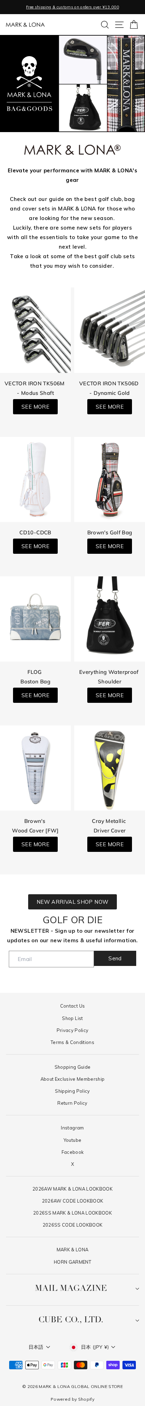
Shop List (72, 1018)
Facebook (73, 1152)
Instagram (72, 1128)
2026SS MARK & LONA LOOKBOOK (72, 1213)
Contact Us (72, 1006)
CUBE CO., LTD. (70, 1320)
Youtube (72, 1140)
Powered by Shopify (72, 1399)
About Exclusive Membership (72, 1079)
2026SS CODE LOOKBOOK (73, 1225)
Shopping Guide (73, 1067)
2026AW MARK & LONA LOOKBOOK (72, 1189)
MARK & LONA (73, 1249)
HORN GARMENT (72, 1262)
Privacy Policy (73, 1030)
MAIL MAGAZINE (71, 1289)
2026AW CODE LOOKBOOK (72, 1201)
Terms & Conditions (72, 1042)
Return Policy (72, 1103)
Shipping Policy (72, 1091)
